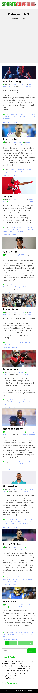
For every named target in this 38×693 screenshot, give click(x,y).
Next (30, 643)
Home (13, 19)
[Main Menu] (31, 5)
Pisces (25, 402)
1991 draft (13, 342)
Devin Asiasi (10, 601)
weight (5, 636)
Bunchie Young (12, 81)
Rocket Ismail (11, 309)
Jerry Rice (9, 196)
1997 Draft (13, 285)
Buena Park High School (18, 519)
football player (16, 402)
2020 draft (13, 400)
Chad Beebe (10, 138)
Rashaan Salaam (13, 428)
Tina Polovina (9, 678)
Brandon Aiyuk (12, 369)
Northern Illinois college (16, 172)
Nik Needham (11, 486)
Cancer (12, 577)
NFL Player (22, 464)
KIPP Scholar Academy (17, 114)
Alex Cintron (10, 251)
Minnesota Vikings (26, 579)
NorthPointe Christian (10, 581)
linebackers (20, 170)
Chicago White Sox (21, 287)
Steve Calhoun (22, 521)
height (31, 634)
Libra (18, 229)
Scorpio (20, 342)
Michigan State (13, 579)
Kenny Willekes (12, 543)
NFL (17, 19)
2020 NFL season (15, 227)
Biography (23, 19)
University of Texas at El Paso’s (20, 524)
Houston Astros (8, 289)
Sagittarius (22, 116)
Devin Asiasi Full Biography (19, 632)
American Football (24, 202)
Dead (26, 462)
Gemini (12, 170)
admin (5, 257)
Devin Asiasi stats (22, 634)
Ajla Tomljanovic (11, 676)
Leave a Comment (10, 122)
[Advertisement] (19, 40)
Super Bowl (19, 231)
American (26, 227)
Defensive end (21, 577)
